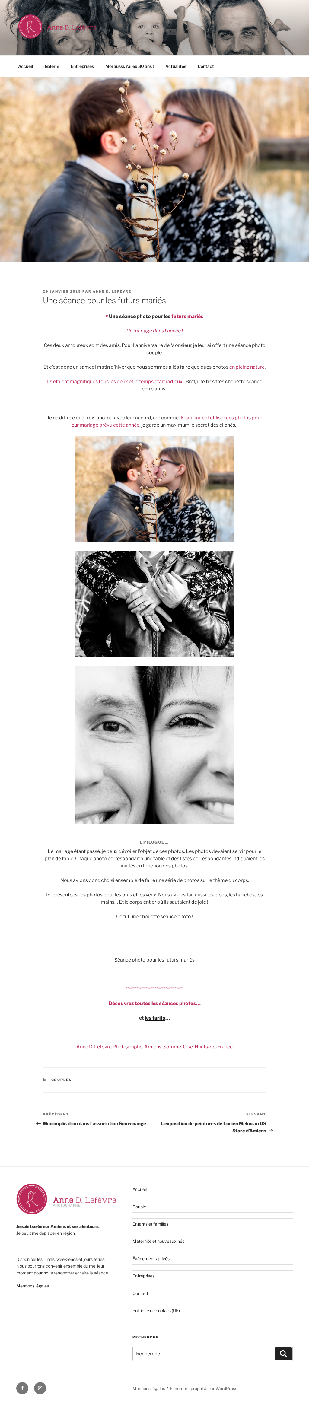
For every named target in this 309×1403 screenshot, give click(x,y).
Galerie (52, 66)
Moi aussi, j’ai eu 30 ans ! (129, 66)
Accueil (25, 66)
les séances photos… (176, 1003)
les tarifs (155, 1018)
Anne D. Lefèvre (112, 291)
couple (154, 352)
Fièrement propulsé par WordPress (203, 1388)
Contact (206, 66)
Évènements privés (151, 1258)
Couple (139, 1206)
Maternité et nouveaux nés (158, 1241)
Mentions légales (32, 1285)
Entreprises (82, 66)
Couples (61, 1080)
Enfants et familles (150, 1223)
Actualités (175, 66)
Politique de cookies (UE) (156, 1310)
